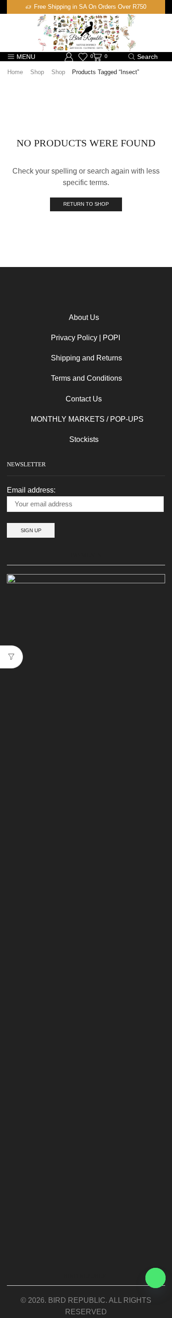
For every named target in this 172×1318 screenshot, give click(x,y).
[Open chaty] (155, 1278)
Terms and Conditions (78, 378)
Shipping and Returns (86, 358)
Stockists (53, 439)
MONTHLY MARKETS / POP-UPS (87, 419)
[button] (10, 7)
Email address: (31, 490)
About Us (84, 317)
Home (15, 72)
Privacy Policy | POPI (77, 338)
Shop (37, 72)
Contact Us (68, 399)
